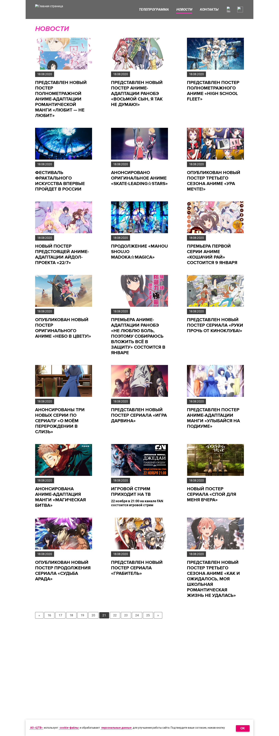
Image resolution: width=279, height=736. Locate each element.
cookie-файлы (69, 727)
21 (104, 615)
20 (93, 615)
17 (60, 615)
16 (49, 615)
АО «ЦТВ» (36, 727)
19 (82, 615)
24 (137, 615)
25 (148, 615)
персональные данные (116, 727)
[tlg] (229, 9)
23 (126, 615)
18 (71, 615)
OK (242, 728)
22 (115, 615)
